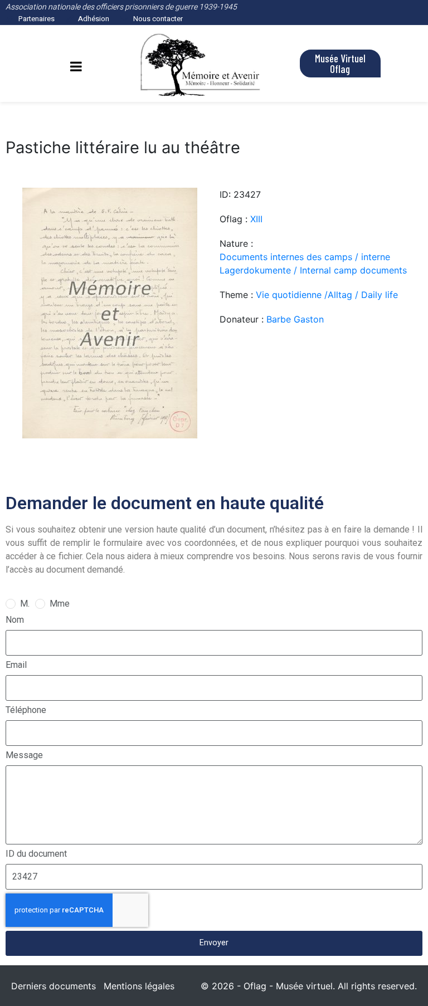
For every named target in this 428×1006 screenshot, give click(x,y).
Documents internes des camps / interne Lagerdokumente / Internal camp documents (313, 263)
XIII (256, 218)
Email (16, 665)
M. (25, 603)
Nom (15, 619)
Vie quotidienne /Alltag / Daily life (327, 294)
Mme (60, 603)
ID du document (36, 853)
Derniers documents (53, 986)
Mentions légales (139, 986)
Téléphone (26, 710)
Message (24, 755)
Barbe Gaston (295, 319)
